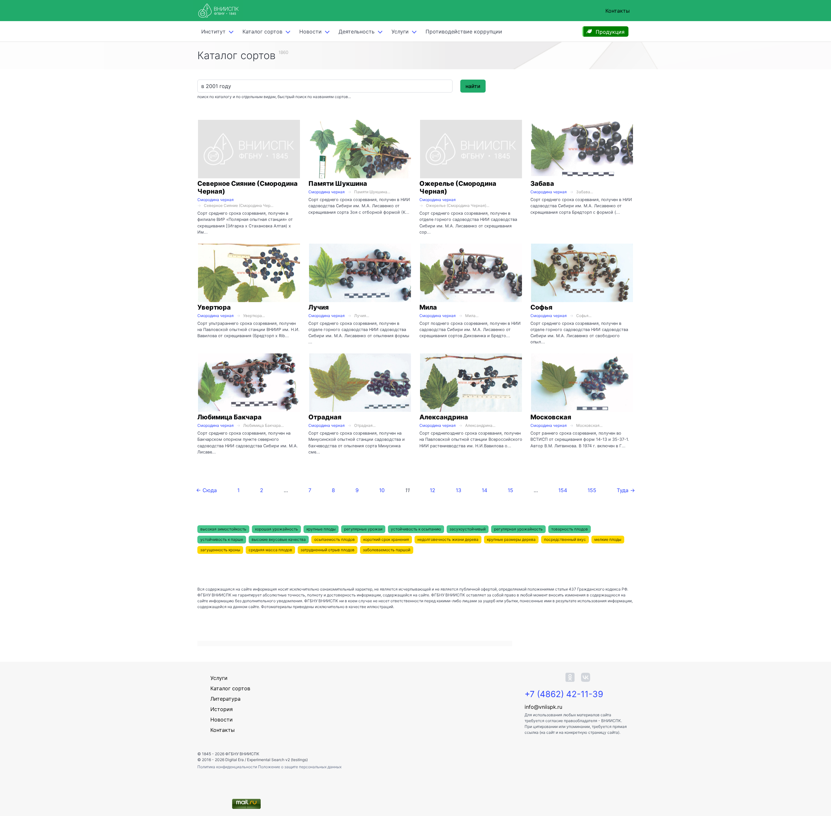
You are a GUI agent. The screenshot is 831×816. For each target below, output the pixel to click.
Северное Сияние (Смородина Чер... (238, 205)
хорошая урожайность (276, 529)
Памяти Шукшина (337, 183)
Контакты (617, 10)
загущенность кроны (220, 549)
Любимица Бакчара (229, 417)
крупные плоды (321, 529)
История (221, 709)
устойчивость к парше (221, 539)
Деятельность (357, 31)
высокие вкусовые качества (279, 539)
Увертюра (214, 307)
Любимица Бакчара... (263, 425)
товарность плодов (569, 529)
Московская (550, 417)
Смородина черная (215, 199)
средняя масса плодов (270, 549)
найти (472, 86)
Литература (225, 698)
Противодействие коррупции (464, 31)
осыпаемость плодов (334, 539)
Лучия (318, 307)
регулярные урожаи (363, 529)
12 (432, 490)
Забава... (584, 191)
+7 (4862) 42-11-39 (564, 694)
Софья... (583, 315)
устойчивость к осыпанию (416, 529)
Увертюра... (254, 315)
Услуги (400, 31)
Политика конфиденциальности (227, 766)
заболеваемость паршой (386, 549)
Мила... (471, 315)
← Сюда (206, 490)
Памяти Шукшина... (372, 191)
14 (484, 490)
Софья (541, 307)
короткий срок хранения (386, 539)
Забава (542, 183)
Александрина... (480, 425)
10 (382, 490)
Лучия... (361, 315)
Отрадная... (365, 425)
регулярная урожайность (518, 529)
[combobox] (325, 86)
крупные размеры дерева (511, 539)
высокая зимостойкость (223, 529)
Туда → (626, 490)
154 (562, 490)
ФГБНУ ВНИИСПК (242, 753)
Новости (310, 31)
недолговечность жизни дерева (447, 539)
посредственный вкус (565, 539)
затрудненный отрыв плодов (327, 549)
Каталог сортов (230, 688)
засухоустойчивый (468, 529)
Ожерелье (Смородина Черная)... (457, 205)
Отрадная (324, 417)
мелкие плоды (607, 539)
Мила (428, 307)
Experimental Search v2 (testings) (277, 759)
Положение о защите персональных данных (299, 766)
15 (510, 490)
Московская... (589, 425)
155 (592, 490)
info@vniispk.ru (543, 707)
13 (458, 490)
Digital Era (234, 759)
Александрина (443, 417)
